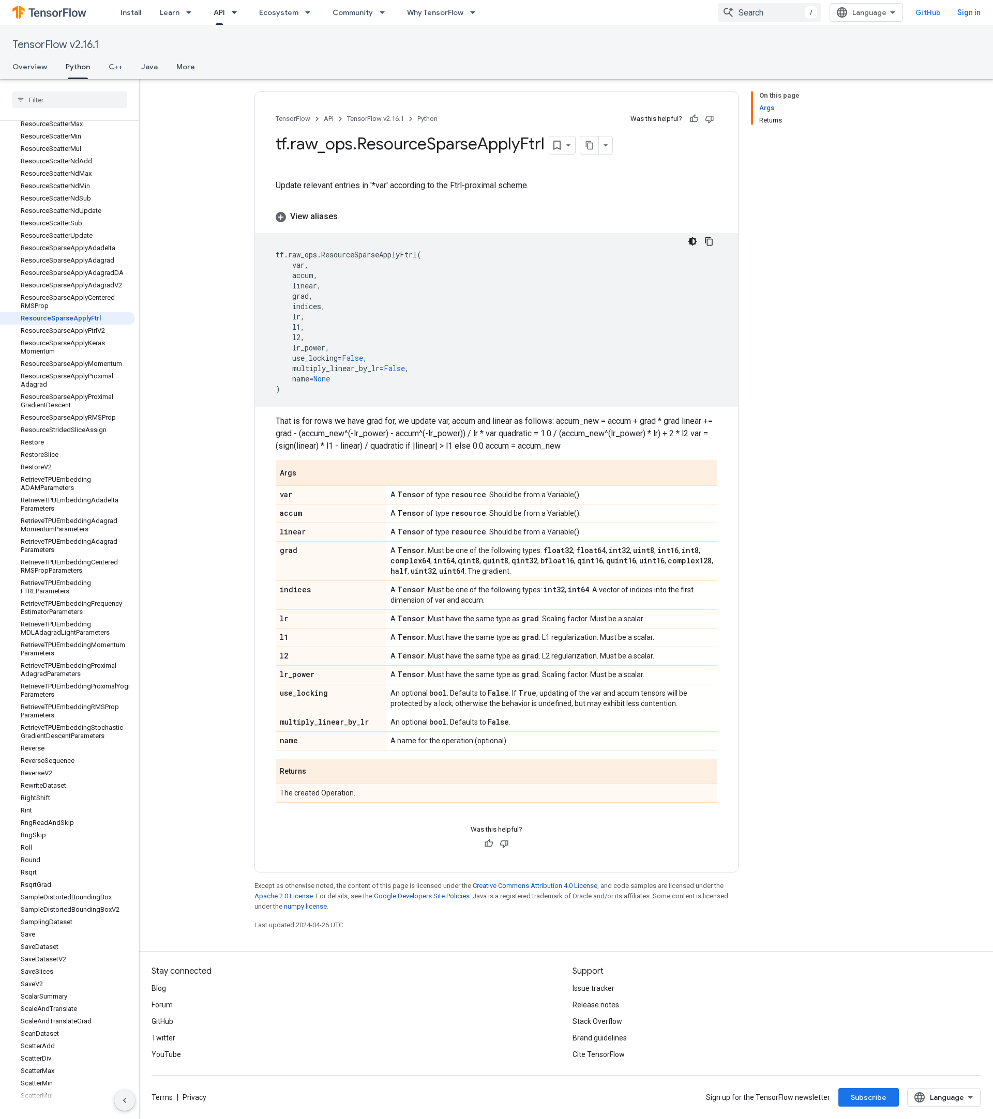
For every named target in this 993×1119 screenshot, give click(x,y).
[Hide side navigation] (124, 1100)
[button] (496, 216)
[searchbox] (69, 99)
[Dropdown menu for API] (237, 12)
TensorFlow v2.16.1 (55, 44)
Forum (162, 1005)
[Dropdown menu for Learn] (191, 12)
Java (149, 66)
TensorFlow (293, 118)
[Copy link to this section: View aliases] (348, 216)
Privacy (194, 1097)
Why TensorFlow (435, 12)
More (185, 66)
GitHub (928, 12)
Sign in (969, 12)
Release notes (596, 1005)
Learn (169, 12)
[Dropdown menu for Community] (385, 12)
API (219, 12)
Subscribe (868, 1097)
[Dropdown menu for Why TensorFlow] (475, 12)
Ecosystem (278, 12)
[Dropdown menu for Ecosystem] (310, 12)
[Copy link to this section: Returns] (316, 772)
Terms (162, 1097)
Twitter (163, 1038)
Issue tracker (593, 988)
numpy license (305, 906)
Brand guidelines (600, 1038)
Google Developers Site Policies (422, 896)
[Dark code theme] (692, 241)
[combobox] (769, 12)
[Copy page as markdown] (589, 145)
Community (353, 12)
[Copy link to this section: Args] (306, 474)
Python (78, 66)
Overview (29, 66)
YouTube (166, 1054)
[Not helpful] (709, 119)
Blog (159, 988)
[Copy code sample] (709, 241)
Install (131, 12)
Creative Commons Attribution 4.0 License (535, 886)
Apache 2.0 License (283, 896)
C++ (116, 66)
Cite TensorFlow (599, 1054)
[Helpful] (694, 119)
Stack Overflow (597, 1021)
